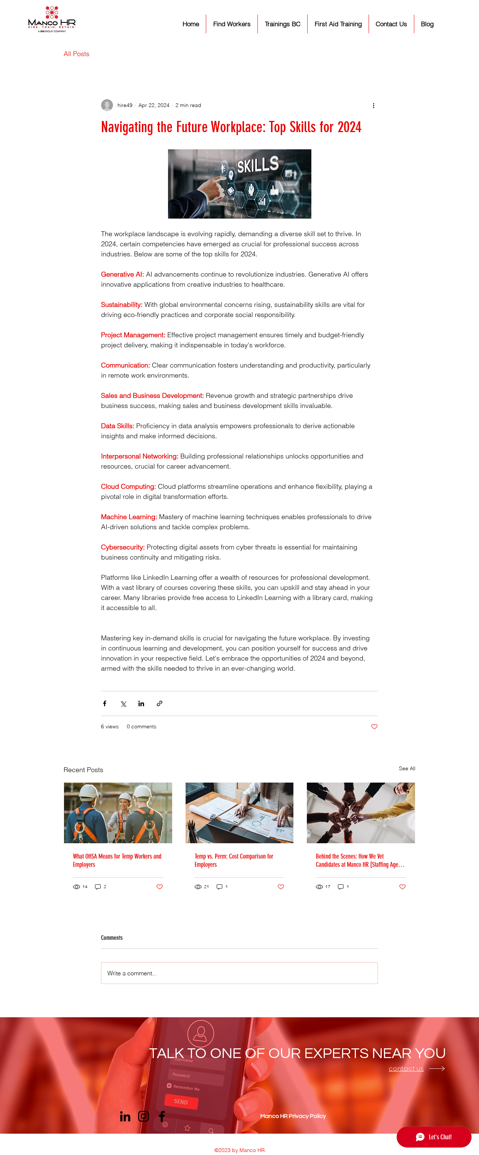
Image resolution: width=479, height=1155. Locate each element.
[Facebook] (162, 1116)
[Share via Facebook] (104, 703)
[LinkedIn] (125, 1116)
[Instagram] (143, 1116)
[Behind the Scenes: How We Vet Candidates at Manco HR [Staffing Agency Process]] (361, 813)
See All (407, 768)
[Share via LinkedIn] (141, 703)
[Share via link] (159, 703)
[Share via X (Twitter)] (122, 703)
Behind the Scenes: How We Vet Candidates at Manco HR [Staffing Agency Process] (360, 860)
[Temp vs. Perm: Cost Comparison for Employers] (240, 813)
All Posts (76, 53)
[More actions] (373, 105)
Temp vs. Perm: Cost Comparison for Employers (234, 860)
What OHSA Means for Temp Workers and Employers (117, 860)
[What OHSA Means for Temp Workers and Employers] (118, 813)
